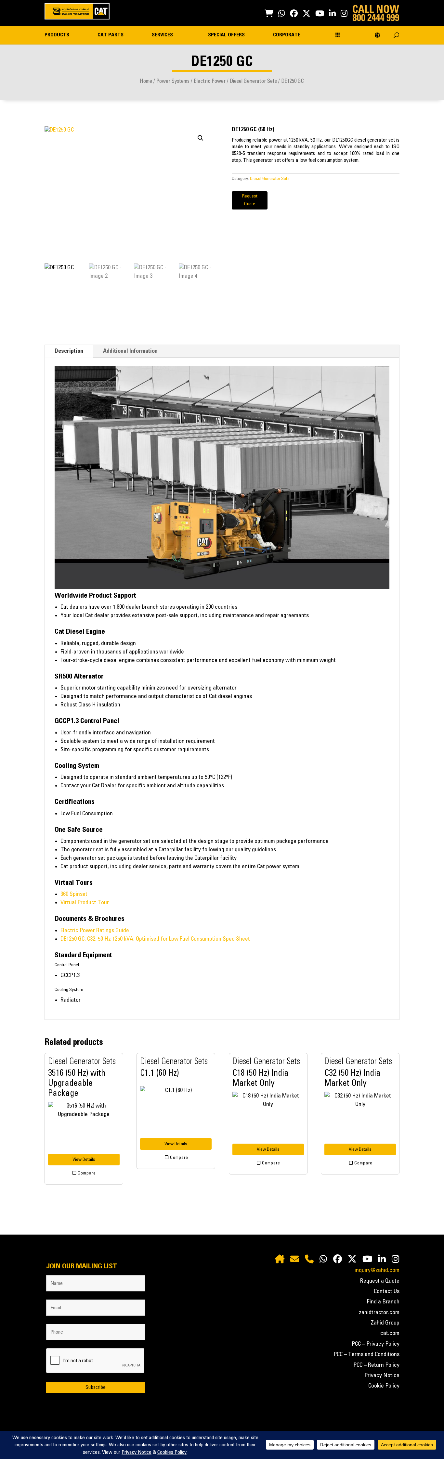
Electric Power (210, 81)
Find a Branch (383, 1302)
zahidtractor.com (379, 1312)
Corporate (286, 34)
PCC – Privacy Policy (375, 1344)
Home (146, 81)
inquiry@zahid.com (377, 1270)
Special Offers (226, 34)
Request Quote (249, 200)
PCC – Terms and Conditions (366, 1354)
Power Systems (172, 81)
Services (162, 34)
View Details (83, 1159)
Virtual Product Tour (84, 903)
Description (69, 351)
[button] (200, 138)
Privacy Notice (381, 1375)
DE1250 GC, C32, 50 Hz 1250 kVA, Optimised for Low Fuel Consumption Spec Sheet (155, 939)
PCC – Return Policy (376, 1365)
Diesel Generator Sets (253, 81)
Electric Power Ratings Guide (94, 930)
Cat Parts (111, 34)
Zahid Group (385, 1323)
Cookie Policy (383, 1386)
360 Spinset (73, 894)
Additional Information (130, 351)
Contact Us (386, 1291)
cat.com (389, 1333)
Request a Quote (379, 1281)
